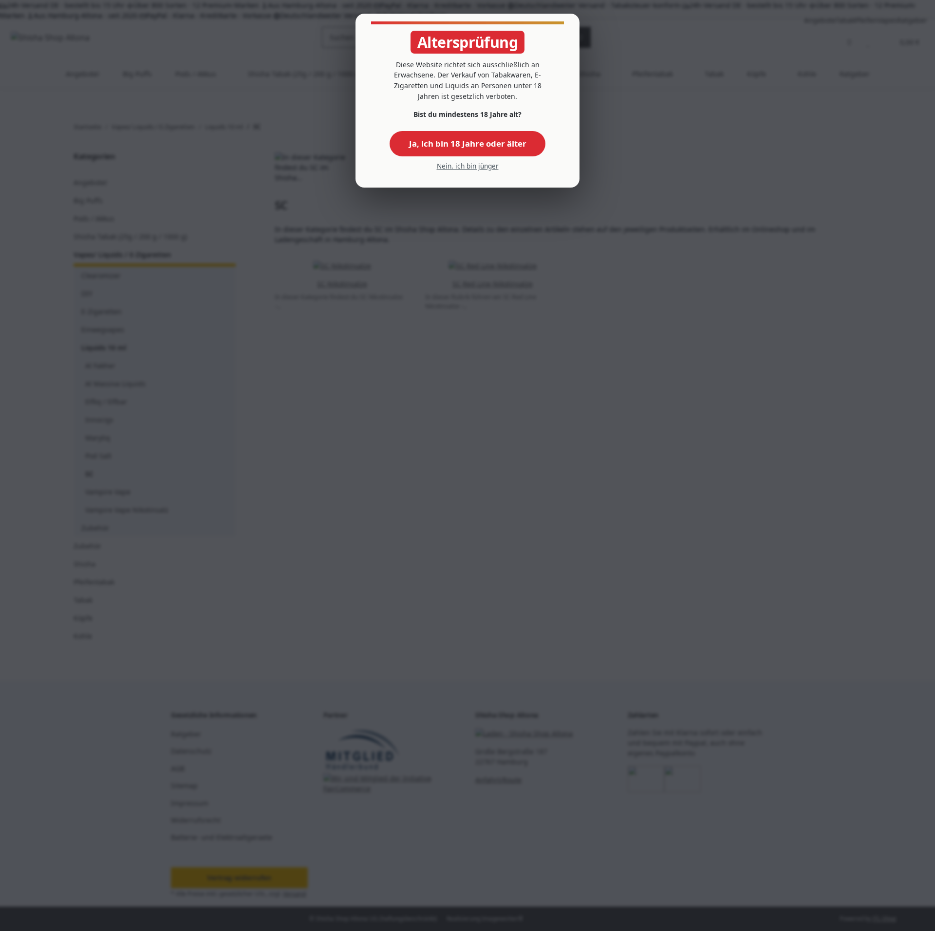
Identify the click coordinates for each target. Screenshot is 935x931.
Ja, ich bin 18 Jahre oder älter (467, 143)
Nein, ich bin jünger (468, 166)
